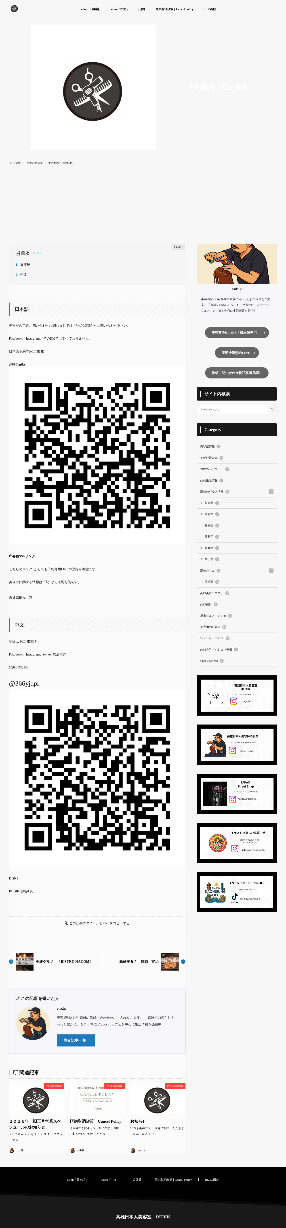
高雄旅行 (208, 604)
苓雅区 (211, 536)
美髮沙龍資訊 (35, 163)
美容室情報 (56, 1086)
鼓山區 (211, 559)
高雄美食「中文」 (214, 593)
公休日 (142, 9)
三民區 (211, 525)
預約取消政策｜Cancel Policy (174, 9)
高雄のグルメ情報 (214, 491)
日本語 (23, 264)
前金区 (211, 503)
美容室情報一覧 (20, 597)
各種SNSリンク (25, 556)
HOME (17, 163)
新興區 (211, 548)
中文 (21, 274)
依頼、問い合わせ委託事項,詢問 (236, 373)
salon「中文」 (120, 9)
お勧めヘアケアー (214, 469)
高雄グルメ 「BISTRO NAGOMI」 (65, 961)
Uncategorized (211, 660)
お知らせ (138, 1121)
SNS (15, 878)
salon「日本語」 (91, 9)
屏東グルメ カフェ (215, 615)
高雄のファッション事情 (218, 649)
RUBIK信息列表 (21, 891)
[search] (272, 409)
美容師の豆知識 (213, 627)
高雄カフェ (210, 570)
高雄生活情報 (211, 480)
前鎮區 (211, 514)
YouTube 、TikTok (214, 638)
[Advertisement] (143, 200)
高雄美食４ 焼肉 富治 (139, 961)
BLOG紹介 (209, 9)
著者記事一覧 (74, 1040)
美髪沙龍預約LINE (236, 353)
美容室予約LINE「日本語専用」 (236, 332)
